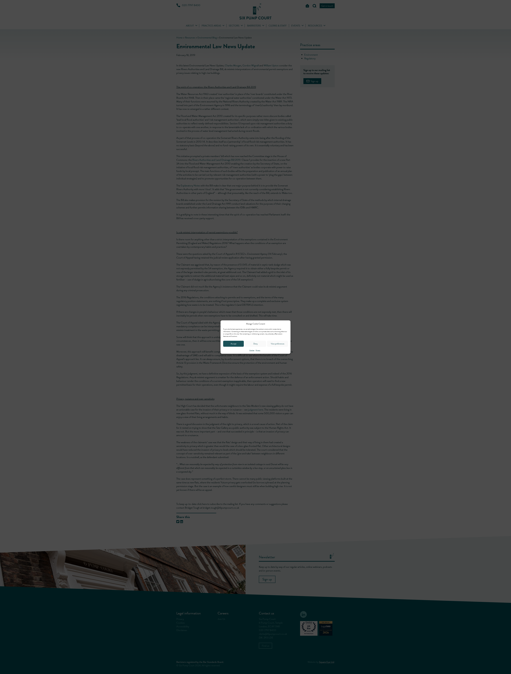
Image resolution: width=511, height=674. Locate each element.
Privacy (258, 350)
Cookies (251, 350)
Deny (255, 343)
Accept (233, 343)
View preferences (277, 343)
